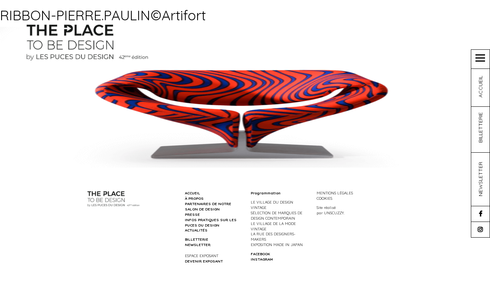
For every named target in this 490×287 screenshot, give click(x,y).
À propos (194, 198)
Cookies (324, 198)
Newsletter (198, 244)
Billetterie (196, 239)
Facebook (260, 253)
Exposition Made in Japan (277, 244)
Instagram (262, 259)
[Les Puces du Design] (87, 41)
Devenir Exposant (204, 261)
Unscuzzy (334, 212)
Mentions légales (335, 193)
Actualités (196, 230)
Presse (192, 214)
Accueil (192, 193)
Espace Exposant (201, 255)
